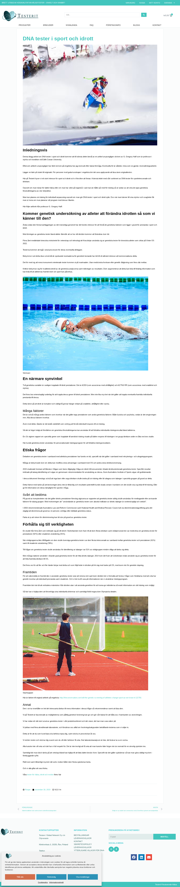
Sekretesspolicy (83, 844)
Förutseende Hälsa (169, 884)
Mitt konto (154, 3)
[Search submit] (144, 15)
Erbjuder (48, 25)
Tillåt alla (20, 877)
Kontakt (157, 25)
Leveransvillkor (83, 838)
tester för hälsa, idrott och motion (40, 775)
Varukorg (130, 3)
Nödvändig (51, 877)
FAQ (91, 25)
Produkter (24, 25)
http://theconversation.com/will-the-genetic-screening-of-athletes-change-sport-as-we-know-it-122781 (100, 698)
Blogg (136, 25)
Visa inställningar (83, 877)
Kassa (142, 3)
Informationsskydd (56, 882)
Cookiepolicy (43, 882)
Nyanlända (71, 25)
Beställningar (81, 835)
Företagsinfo (113, 25)
